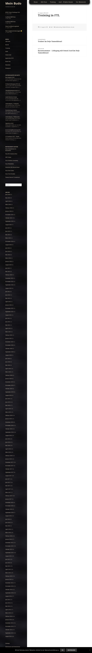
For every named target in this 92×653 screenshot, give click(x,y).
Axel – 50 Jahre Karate (66, 2)
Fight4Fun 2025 (9, 123)
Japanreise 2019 (9, 58)
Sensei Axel (8, 55)
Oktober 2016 (8, 509)
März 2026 (8, 204)
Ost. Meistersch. (81, 2)
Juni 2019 (7, 402)
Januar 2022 (8, 305)
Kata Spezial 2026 (9, 77)
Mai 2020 (7, 365)
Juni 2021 (7, 322)
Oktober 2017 (8, 469)
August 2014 (8, 596)
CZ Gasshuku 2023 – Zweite (12, 136)
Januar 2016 (8, 539)
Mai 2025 (7, 234)
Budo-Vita (8, 61)
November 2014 (9, 586)
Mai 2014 (7, 606)
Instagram (8, 68)
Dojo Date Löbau (9, 170)
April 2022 (8, 301)
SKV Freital (8, 157)
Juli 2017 (7, 479)
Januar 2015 (8, 579)
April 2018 (8, 449)
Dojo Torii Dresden (10, 174)
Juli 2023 (7, 268)
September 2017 (9, 472)
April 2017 (8, 489)
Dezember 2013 (9, 623)
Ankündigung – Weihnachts (12, 117)
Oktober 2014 (8, 589)
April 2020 (8, 368)
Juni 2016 (7, 522)
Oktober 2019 (8, 388)
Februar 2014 (8, 616)
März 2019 (8, 412)
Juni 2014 (7, 603)
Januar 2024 (8, 261)
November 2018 (9, 425)
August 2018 (8, 435)
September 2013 (9, 633)
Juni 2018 (7, 442)
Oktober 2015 (8, 549)
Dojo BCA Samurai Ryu (11, 154)
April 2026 (8, 201)
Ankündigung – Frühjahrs (12, 103)
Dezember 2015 (9, 542)
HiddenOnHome (66, 27)
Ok (62, 650)
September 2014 (9, 593)
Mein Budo (13, 3)
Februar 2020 (8, 375)
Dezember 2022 (9, 278)
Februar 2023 (8, 275)
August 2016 (8, 516)
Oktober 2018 (8, 429)
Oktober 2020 (8, 348)
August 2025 (8, 224)
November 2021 (9, 308)
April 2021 (8, 328)
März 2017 (8, 492)
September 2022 (9, 285)
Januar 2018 (8, 459)
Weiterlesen (71, 650)
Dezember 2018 (9, 422)
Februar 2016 (8, 536)
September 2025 (9, 221)
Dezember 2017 (9, 462)
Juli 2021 (7, 318)
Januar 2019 (8, 419)
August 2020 (8, 355)
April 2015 (8, 569)
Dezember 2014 (9, 583)
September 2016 (9, 512)
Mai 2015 (7, 566)
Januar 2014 (8, 619)
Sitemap (7, 643)
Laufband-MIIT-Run (10, 17)
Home (36, 2)
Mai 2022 (7, 298)
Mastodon (7, 65)
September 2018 (9, 432)
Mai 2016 (7, 526)
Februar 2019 (8, 415)
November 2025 (9, 214)
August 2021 (8, 315)
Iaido (6, 51)
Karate (7, 44)
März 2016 (8, 532)
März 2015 (8, 573)
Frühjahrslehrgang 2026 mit (12, 84)
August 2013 (8, 636)
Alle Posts (7, 41)
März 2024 (8, 258)
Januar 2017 (8, 499)
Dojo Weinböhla (9, 164)
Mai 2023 (7, 271)
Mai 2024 (7, 255)
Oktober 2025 (8, 218)
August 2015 (8, 556)
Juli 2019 (7, 398)
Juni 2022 (7, 295)
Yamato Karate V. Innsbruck (12, 177)
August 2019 (8, 395)
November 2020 (9, 345)
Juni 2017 (7, 482)
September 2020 (9, 352)
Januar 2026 (8, 211)
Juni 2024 (7, 251)
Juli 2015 (7, 559)
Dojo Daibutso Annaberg (11, 160)
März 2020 (8, 372)
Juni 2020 (7, 362)
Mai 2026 (7, 198)
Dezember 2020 (9, 342)
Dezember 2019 (9, 382)
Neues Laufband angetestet (12, 26)
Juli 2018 (7, 439)
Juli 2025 (7, 228)
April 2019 (8, 408)
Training (7, 48)
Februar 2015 (8, 576)
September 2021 (9, 311)
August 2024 (8, 244)
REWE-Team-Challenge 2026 (12, 12)
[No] (90, 650)
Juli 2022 (7, 291)
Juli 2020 (7, 358)
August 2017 (8, 475)
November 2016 (9, 506)
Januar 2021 (8, 338)
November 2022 (9, 281)
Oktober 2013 (8, 629)
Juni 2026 (7, 194)
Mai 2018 (7, 445)
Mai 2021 (7, 325)
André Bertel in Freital (11, 97)
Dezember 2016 (9, 502)
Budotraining (58, 27)
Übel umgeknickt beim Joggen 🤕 (13, 31)
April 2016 (8, 529)
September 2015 (9, 552)
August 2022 (8, 288)
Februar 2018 (8, 455)
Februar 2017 (8, 496)
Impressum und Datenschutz (12, 646)
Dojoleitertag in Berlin (11, 110)
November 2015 (9, 546)
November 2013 (9, 626)
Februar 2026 (8, 208)
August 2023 (8, 265)
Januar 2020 (8, 378)
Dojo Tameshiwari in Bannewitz (10, 149)
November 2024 (9, 241)
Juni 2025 (7, 231)
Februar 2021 (8, 335)
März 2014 (8, 613)
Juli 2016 (7, 519)
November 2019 (9, 385)
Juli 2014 (7, 599)
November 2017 (9, 465)
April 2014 (8, 609)
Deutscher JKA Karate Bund (12, 167)
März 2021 (8, 332)
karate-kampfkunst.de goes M (12, 130)
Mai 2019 (7, 405)
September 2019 (9, 392)
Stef (52, 27)
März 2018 (8, 452)
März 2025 (8, 238)
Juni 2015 (7, 563)
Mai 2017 (7, 486)
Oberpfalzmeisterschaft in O (12, 90)
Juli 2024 (7, 248)
